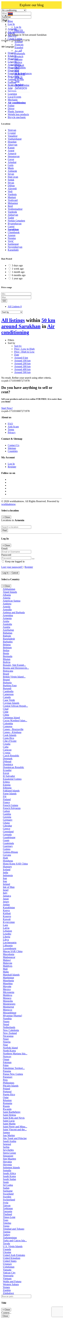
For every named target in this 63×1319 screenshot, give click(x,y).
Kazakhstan (9, 907)
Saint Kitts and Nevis (14, 1117)
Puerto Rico (9, 1094)
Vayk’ (11, 241)
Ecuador (7, 770)
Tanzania (7, 1211)
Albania (7, 595)
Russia (6, 1106)
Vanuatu (7, 1269)
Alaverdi (12, 188)
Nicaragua (8, 1036)
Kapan (11, 147)
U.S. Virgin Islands (12, 1246)
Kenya (6, 910)
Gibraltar (7, 825)
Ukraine (7, 1252)
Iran (5, 878)
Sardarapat (13, 244)
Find (5, 530)
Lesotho (7, 933)
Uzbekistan (8, 1266)
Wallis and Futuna (12, 1281)
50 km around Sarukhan (28, 323)
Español (18, 47)
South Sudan (9, 1179)
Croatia (6, 744)
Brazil (6, 673)
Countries (13, 451)
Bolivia (6, 662)
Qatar (6, 1097)
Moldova (7, 995)
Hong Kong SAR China (15, 863)
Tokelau (7, 1223)
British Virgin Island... (14, 676)
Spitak (11, 179)
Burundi (7, 688)
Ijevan (11, 182)
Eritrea (6, 781)
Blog (10, 21)
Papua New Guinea (13, 1074)
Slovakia (7, 1161)
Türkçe (18, 62)
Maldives (7, 966)
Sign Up (18, 30)
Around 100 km (22, 360)
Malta (6, 971)
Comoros (7, 726)
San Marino (9, 1135)
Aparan (11, 235)
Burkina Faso (10, 685)
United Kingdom (11, 1258)
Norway (7, 1056)
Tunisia (6, 1231)
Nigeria (6, 1041)
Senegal (7, 1144)
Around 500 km (22, 372)
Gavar (11, 159)
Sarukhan (13, 229)
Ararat (11, 150)
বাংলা (16, 71)
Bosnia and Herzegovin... (16, 668)
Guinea (6, 849)
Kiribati (7, 913)
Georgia (7, 817)
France (6, 802)
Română (18, 84)
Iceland (6, 869)
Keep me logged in (15, 561)
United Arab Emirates (14, 1255)
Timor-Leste (9, 1217)
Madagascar (9, 957)
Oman (6, 1059)
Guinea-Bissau (10, 852)
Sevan (11, 174)
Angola (6, 606)
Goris (10, 165)
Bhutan (6, 659)
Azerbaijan (8, 630)
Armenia (7, 618)
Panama (7, 1071)
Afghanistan (9, 589)
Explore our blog (32, 5)
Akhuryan (13, 214)
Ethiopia (7, 787)
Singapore (8, 1155)
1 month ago (18, 272)
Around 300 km (22, 366)
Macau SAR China (12, 951)
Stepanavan (14, 156)
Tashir (11, 217)
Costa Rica (8, 738)
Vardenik (12, 212)
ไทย (16, 81)
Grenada (7, 834)
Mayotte (7, 986)
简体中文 (19, 74)
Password (6, 554)
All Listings (15, 306)
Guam (6, 840)
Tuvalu (6, 1243)
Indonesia (8, 875)
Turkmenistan (10, 1237)
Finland (7, 799)
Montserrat (8, 1006)
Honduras (8, 860)
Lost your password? (12, 567)
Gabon (6, 811)
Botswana (8, 670)
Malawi (7, 960)
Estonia (6, 784)
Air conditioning (28, 329)
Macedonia (8, 954)
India (5, 872)
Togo (5, 1220)
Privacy (12, 432)
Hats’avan (13, 176)
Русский (19, 65)
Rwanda (7, 1109)
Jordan (6, 904)
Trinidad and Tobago (13, 1228)
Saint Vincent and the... (15, 1129)
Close (5, 1316)
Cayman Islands (11, 703)
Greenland (8, 831)
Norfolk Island (10, 1047)
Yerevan (12, 130)
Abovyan (12, 144)
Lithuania (8, 945)
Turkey (6, 1234)
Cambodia (8, 691)
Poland (6, 1088)
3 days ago (17, 265)
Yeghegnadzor (15, 209)
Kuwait (6, 919)
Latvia (6, 928)
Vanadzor (12, 136)
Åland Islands (10, 592)
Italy (5, 893)
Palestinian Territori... (14, 1068)
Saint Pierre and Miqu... (15, 1126)
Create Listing (15, 38)
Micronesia (8, 992)
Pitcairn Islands (10, 1085)
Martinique (8, 977)
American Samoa (11, 600)
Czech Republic (11, 755)
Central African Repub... (15, 706)
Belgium (7, 647)
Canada (7, 697)
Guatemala (8, 843)
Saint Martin (9, 1123)
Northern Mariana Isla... (15, 1053)
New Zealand (10, 1033)
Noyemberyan (15, 247)
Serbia (6, 1147)
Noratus (12, 238)
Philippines (8, 1082)
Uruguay (7, 1264)
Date (16, 354)
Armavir (12, 153)
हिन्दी (17, 68)
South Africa (9, 1173)
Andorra (7, 603)
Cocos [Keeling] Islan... (15, 720)
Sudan (6, 1188)
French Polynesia (12, 808)
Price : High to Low (24, 351)
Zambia (7, 1290)
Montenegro (9, 1004)
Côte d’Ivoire (9, 741)
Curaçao (7, 749)
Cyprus (6, 752)
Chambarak (14, 232)
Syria (5, 1202)
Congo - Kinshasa (12, 732)
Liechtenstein (9, 942)
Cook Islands (9, 735)
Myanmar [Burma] (12, 1015)
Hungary (7, 866)
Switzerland (9, 1199)
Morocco (7, 1009)
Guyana (7, 855)
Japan (6, 898)
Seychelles (8, 1150)
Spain (6, 1182)
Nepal (6, 1024)
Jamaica (7, 895)
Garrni (11, 226)
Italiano (18, 59)
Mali (5, 968)
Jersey (6, 901)
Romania (7, 1103)
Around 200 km (22, 363)
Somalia (7, 1170)
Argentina (8, 615)
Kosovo (7, 916)
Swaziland (8, 1193)
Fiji (4, 796)
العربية (18, 50)
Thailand (7, 1214)
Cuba (5, 746)
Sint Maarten (9, 1158)
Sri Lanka (8, 1185)
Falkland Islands (11, 790)
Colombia (8, 723)
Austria (6, 627)
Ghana (6, 822)
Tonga (6, 1226)
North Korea (9, 1050)
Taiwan (6, 1205)
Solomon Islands (11, 1167)
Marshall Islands (11, 974)
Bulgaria (7, 682)
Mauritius (8, 983)
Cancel (15, 573)
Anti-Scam (13, 426)
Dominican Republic (13, 767)
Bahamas (7, 633)
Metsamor (13, 203)
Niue (5, 1044)
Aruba (6, 621)
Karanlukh (13, 249)
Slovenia (7, 1164)
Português (19, 53)
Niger (6, 1039)
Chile (5, 711)
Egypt (6, 773)
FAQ (10, 423)
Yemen (6, 1287)
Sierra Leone (9, 1153)
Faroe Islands (9, 793)
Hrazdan (12, 141)
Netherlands (9, 1027)
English (18, 41)
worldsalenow (8, 504)
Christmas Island (11, 717)
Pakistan (7, 1062)
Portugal (7, 1091)
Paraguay (7, 1077)
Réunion (7, 1100)
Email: (4, 548)
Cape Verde (9, 700)
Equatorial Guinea (12, 779)
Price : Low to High (24, 348)
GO (4, 301)
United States (9, 1261)
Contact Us (13, 445)
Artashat (12, 162)
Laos (5, 925)
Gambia (7, 814)
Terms (11, 429)
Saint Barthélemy (12, 1112)
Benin (6, 653)
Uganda (7, 1249)
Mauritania (8, 980)
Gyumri (12, 133)
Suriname (8, 1190)
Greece (6, 828)
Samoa (6, 1132)
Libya (6, 939)
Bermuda (7, 656)
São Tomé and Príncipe (15, 1138)
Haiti (5, 857)
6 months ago (19, 275)
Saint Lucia (9, 1120)
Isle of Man (9, 887)
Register (12, 466)
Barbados (8, 641)
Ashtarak (12, 171)
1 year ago (17, 278)
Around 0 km (21, 357)
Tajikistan (8, 1208)
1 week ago (18, 268)
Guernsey (8, 846)
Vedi (10, 191)
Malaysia (7, 963)
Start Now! (7, 408)
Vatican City (9, 1272)
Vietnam (7, 1278)
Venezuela (8, 1275)
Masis (11, 168)
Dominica (8, 764)
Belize (6, 650)
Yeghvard (13, 200)
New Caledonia (11, 1030)
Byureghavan (14, 223)
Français (18, 44)
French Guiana (10, 805)
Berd (10, 206)
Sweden (7, 1196)
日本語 (18, 77)
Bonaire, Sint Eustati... (14, 665)
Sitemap (12, 448)
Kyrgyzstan (9, 922)
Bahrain (7, 635)
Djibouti (7, 761)
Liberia (6, 936)
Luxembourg (9, 948)
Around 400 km (22, 369)
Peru (5, 1079)
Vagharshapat (14, 138)
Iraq (5, 881)
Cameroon (8, 694)
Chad (5, 708)
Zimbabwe (8, 1293)
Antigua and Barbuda (14, 612)
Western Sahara (11, 1284)
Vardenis (12, 194)
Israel (5, 890)
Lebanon (7, 930)
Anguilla (7, 609)
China (6, 714)
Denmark (7, 758)
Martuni (12, 197)
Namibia (7, 1018)
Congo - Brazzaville (13, 729)
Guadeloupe (9, 837)
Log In (17, 27)
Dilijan (11, 185)
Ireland (6, 884)
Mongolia (8, 1001)
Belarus (7, 644)
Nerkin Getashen (16, 220)
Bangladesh (9, 638)
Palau (6, 1065)
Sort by (18, 346)
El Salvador (9, 776)
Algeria (6, 597)
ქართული (20, 88)
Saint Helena (9, 1115)
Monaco (7, 998)
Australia (7, 624)
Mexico (7, 989)
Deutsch (18, 56)
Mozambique (9, 1012)
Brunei (6, 679)
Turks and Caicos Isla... (15, 1240)
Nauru (6, 1021)
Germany (7, 819)
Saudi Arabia (9, 1141)
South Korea (9, 1176)
